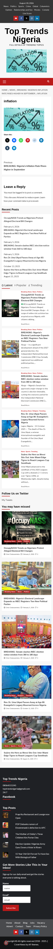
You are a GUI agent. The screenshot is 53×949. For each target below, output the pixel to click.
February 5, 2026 (28, 607)
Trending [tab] (36, 285)
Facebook (9, 796)
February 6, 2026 (28, 554)
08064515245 (9, 785)
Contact (19, 926)
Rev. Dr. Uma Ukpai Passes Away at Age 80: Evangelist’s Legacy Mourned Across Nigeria (25, 259)
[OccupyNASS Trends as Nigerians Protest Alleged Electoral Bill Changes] (10, 308)
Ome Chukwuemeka (13, 554)
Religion (35, 411)
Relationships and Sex (23, 10)
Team (28, 926)
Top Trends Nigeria (26, 35)
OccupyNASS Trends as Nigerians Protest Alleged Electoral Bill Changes (23, 219)
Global (35, 6)
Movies (37, 10)
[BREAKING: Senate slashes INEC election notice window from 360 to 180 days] (10, 389)
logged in (20, 192)
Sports (21, 6)
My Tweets (7, 500)
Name (6, 883)
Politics (13, 6)
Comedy (45, 10)
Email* (6, 895)
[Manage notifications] (6, 943)
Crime (28, 6)
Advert (9, 926)
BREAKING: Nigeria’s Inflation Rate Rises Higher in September (25, 166)
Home (9, 922)
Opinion (8, 10)
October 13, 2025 (28, 708)
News (6, 6)
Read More (25, 324)
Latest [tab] (8, 285)
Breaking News (26, 292)
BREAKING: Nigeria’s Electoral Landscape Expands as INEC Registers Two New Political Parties (25, 233)
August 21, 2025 (28, 759)
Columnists (44, 6)
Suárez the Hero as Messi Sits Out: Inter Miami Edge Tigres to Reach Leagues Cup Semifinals (26, 271)
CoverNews (19, 944)
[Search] (48, 81)
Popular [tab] (20, 285)
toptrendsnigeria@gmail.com (16, 788)
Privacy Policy (40, 926)
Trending (42, 411)
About (17, 922)
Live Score (27, 13)
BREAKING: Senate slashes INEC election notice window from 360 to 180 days (26, 247)
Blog (25, 922)
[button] (4, 81)
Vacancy (41, 922)
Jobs (32, 922)
